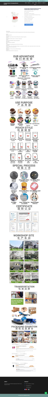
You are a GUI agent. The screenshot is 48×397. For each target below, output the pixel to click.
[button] (6, 16)
